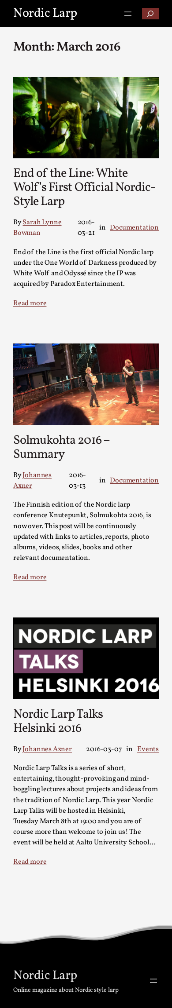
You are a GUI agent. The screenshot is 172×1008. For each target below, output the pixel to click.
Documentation (134, 228)
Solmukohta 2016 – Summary (61, 448)
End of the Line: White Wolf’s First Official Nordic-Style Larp (84, 187)
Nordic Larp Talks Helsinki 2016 (58, 722)
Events (148, 749)
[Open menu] (128, 13)
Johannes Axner (46, 749)
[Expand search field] (150, 13)
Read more (29, 303)
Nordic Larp (45, 13)
